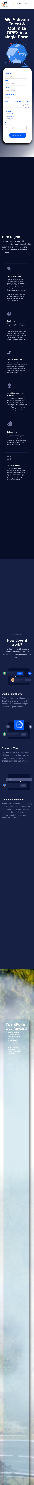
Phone (7, 87)
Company (8, 73)
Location (8, 111)
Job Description (8, 124)
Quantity (18, 101)
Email (6, 80)
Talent (7, 101)
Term (27, 101)
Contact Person (10, 94)
